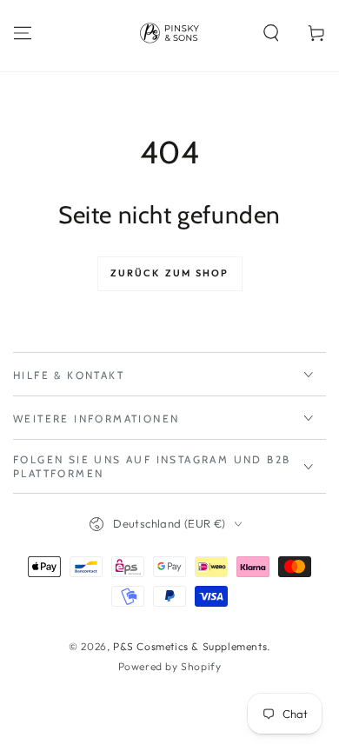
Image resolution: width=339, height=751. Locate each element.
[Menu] (22, 33)
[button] (271, 33)
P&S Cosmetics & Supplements (190, 646)
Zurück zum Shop (169, 273)
